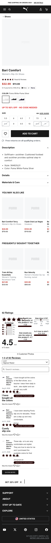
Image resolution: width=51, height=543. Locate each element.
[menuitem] (4, 529)
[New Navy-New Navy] (21, 99)
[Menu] (4, 9)
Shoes (8, 16)
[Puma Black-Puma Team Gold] (13, 99)
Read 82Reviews (20, 79)
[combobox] (25, 362)
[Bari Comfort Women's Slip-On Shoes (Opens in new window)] (3, 381)
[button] (9, 325)
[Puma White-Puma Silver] (5, 99)
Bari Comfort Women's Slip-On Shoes (9, 381)
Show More (10, 472)
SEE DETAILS (38, 3)
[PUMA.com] (25, 9)
